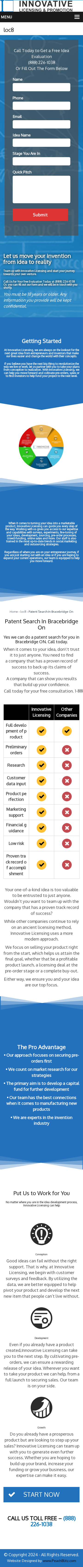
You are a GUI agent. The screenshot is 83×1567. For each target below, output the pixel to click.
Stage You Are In (26, 153)
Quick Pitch (22, 172)
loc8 (23, 611)
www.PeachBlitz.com (59, 1560)
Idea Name (22, 135)
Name (18, 79)
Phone (18, 98)
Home (14, 611)
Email (17, 116)
